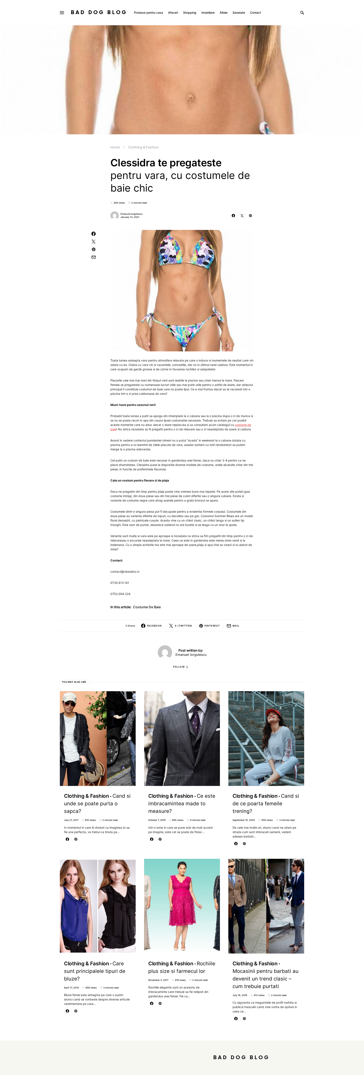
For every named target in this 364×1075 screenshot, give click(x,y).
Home (115, 147)
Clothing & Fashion (143, 147)
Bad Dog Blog (99, 12)
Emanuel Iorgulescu (131, 213)
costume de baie (147, 607)
